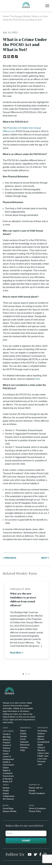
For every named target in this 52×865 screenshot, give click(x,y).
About (6, 785)
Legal (31, 805)
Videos (23, 731)
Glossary (24, 747)
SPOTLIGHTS (42, 728)
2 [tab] (26, 674)
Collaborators (9, 796)
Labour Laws (43, 753)
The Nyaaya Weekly (20, 16)
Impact (6, 793)
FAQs (22, 750)
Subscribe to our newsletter (25, 826)
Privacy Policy (35, 811)
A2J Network (8, 799)
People (6, 790)
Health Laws (42, 756)
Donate (32, 790)
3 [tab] (28, 674)
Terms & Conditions (37, 808)
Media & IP (7, 781)
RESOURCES (25, 728)
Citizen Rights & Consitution (8, 770)
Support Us (34, 785)
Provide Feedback (37, 793)
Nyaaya (6, 788)
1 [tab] (23, 674)
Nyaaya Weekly (9, 811)
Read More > (16, 652)
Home (6, 16)
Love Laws (42, 759)
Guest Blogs (8, 808)
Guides (23, 733)
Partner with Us (35, 788)
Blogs (6, 805)
